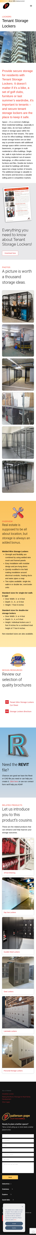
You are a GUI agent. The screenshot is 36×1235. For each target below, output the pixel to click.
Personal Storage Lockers (13, 1071)
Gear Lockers (8, 992)
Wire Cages (6, 1102)
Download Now (10, 253)
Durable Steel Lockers (12, 952)
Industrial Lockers (8, 1094)
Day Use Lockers (10, 912)
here (15, 1219)
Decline (14, 1228)
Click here (14, 781)
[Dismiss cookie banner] (22, 1207)
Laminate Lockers (10, 1031)
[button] (31, 6)
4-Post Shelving (9, 873)
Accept (14, 1223)
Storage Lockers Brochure (20, 711)
